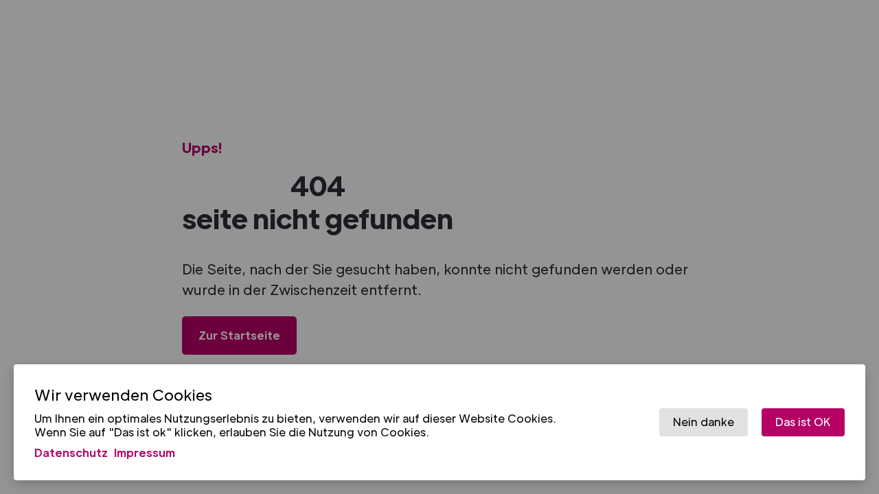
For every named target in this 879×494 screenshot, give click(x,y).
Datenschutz (71, 452)
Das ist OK (803, 421)
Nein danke (703, 421)
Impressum (144, 452)
